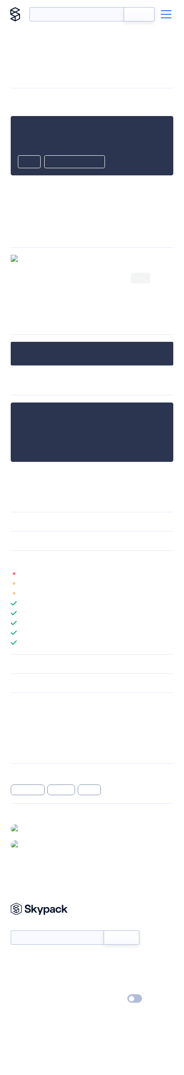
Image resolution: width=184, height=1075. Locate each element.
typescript (27, 790)
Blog (100, 973)
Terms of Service (117, 986)
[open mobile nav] (166, 14)
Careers (21, 986)
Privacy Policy (29, 999)
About (19, 973)
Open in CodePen (74, 162)
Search (139, 14)
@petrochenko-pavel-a (55, 844)
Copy (29, 162)
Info (167, 573)
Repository (26, 751)
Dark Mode (108, 998)
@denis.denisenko (49, 828)
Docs (18, 960)
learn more (75, 560)
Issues (19, 739)
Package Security (34, 716)
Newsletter (26, 925)
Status (102, 960)
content (61, 790)
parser (89, 790)
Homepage (26, 727)
